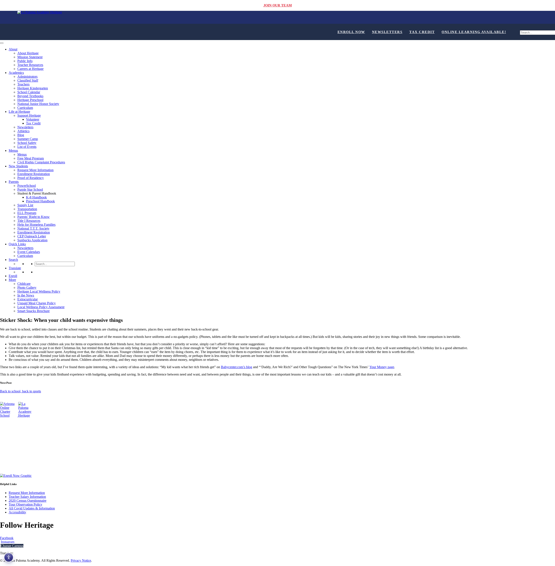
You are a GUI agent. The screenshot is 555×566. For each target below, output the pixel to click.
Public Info (25, 61)
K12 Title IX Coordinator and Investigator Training (35, 441)
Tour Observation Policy (25, 504)
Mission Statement (29, 57)
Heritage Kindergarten (32, 88)
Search (13, 259)
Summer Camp (27, 139)
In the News (25, 295)
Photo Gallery (26, 287)
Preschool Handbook (40, 201)
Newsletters (25, 127)
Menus (13, 150)
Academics (16, 72)
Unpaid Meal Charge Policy (36, 303)
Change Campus (12, 546)
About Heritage (28, 53)
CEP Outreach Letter (31, 236)
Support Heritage (29, 115)
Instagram (7, 542)
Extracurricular (27, 299)
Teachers (23, 84)
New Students (18, 166)
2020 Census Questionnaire (27, 500)
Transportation (27, 209)
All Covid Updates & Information (32, 508)
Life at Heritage (19, 111)
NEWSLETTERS (387, 32)
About (13, 49)
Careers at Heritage (30, 69)
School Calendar (28, 92)
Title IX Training (11, 456)
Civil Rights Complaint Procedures (41, 162)
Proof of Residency (30, 178)
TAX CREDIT (422, 32)
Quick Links (17, 244)
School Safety (26, 143)
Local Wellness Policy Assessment (40, 307)
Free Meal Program (30, 158)
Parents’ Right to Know (33, 217)
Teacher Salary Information (27, 496)
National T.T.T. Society (33, 228)
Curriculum (25, 108)
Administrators (27, 76)
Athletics (23, 131)
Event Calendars (28, 252)
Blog (20, 135)
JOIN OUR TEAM (277, 5)
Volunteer (32, 119)
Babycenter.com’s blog (236, 367)
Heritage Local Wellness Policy (38, 291)
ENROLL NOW (351, 32)
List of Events (26, 146)
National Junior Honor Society (38, 104)
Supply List (25, 205)
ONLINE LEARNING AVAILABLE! (474, 32)
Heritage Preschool (30, 100)
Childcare (24, 283)
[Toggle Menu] (1, 43)
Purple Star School (30, 189)
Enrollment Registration (33, 174)
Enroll (13, 276)
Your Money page (381, 367)
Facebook (6, 538)
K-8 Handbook (36, 197)
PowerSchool (26, 185)
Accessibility (17, 512)
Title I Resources (28, 221)
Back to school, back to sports (20, 391)
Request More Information (35, 170)
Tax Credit (33, 123)
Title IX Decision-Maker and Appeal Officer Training (36, 448)
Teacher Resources (30, 65)
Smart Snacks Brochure (33, 311)
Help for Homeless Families (36, 224)
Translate (15, 268)
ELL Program (26, 213)
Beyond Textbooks (30, 96)
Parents (14, 182)
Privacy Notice (81, 560)
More (12, 280)
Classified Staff (27, 80)
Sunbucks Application (32, 240)
